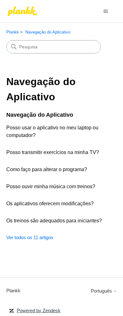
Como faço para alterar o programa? (46, 169)
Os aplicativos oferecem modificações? (50, 203)
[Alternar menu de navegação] (106, 11)
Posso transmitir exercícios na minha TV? (52, 152)
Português (102, 291)
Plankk (12, 32)
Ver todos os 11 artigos (29, 237)
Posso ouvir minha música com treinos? (50, 186)
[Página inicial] (22, 11)
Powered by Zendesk (39, 310)
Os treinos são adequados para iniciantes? (54, 220)
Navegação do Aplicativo (47, 32)
